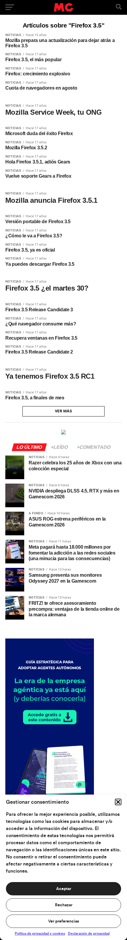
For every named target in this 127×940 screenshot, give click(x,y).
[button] (118, 802)
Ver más (63, 411)
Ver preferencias (63, 921)
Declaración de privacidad (89, 933)
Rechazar (63, 905)
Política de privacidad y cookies (40, 933)
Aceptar (63, 889)
